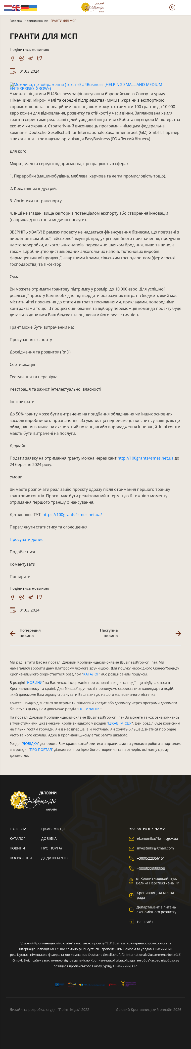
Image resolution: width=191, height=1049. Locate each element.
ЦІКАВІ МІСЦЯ (120, 723)
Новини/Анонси (36, 21)
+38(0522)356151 (151, 858)
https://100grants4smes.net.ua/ (72, 514)
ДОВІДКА (30, 743)
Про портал (52, 848)
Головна (16, 21)
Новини (17, 848)
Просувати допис (26, 539)
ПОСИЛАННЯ (89, 708)
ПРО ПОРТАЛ (41, 749)
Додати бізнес (55, 857)
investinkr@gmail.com (155, 848)
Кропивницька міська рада (155, 895)
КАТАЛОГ (91, 674)
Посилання (21, 857)
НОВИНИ (35, 682)
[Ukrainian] (33, 7)
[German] (25, 7)
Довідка (49, 838)
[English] (16, 7)
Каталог (17, 838)
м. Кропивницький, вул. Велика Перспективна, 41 (158, 880)
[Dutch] (8, 7)
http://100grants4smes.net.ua (146, 458)
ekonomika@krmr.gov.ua (157, 838)
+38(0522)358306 (151, 868)
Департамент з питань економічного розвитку (156, 909)
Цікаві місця (53, 828)
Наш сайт (145, 921)
